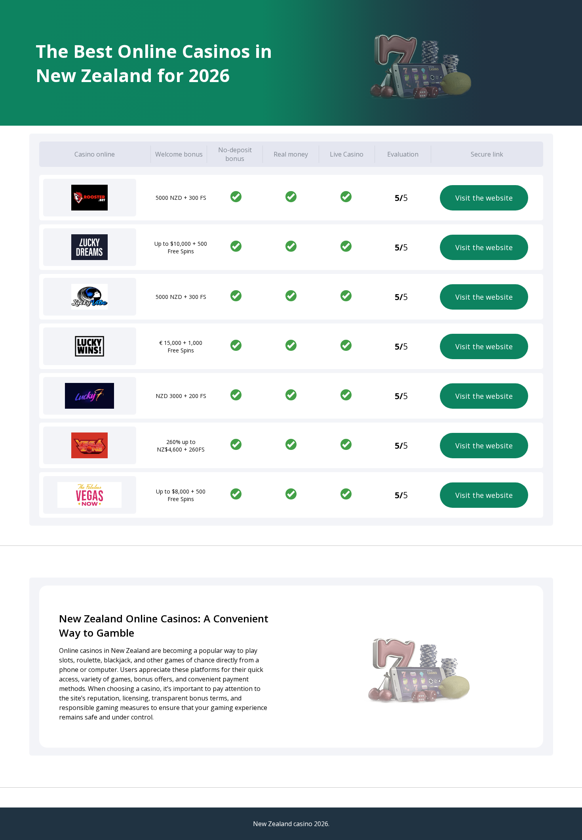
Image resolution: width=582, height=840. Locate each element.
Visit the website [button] (484, 198)
